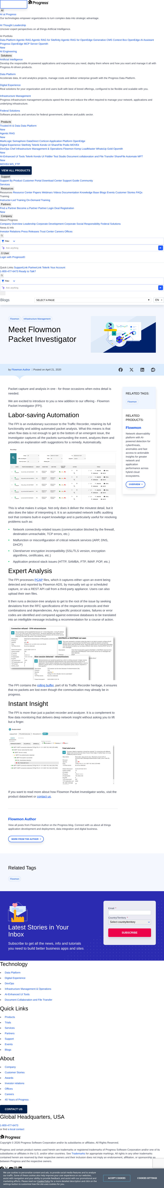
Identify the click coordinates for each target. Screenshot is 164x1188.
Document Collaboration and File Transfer (28, 1000)
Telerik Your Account (53, 267)
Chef (12, 149)
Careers (59, 231)
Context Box (120, 40)
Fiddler (49, 156)
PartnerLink (34, 267)
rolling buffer (45, 685)
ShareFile (56, 145)
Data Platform (8, 40)
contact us (44, 796)
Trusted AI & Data (10, 125)
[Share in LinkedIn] (142, 370)
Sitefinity (26, 145)
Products (6, 121)
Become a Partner (27, 208)
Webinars (47, 192)
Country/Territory (117, 918)
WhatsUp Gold (104, 149)
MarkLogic (6, 141)
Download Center (52, 180)
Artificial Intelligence (11, 59)
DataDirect (32, 141)
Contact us (13, 1109)
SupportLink (21, 267)
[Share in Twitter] (131, 370)
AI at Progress (8, 14)
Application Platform (60, 141)
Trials (8, 1022)
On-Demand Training (38, 200)
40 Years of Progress (17, 1099)
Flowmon (68, 149)
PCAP (39, 580)
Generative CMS (102, 40)
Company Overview (11, 224)
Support (5, 176)
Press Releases (30, 231)
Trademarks (78, 1153)
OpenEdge (79, 141)
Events (111, 192)
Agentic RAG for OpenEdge (77, 40)
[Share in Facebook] (120, 370)
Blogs (103, 192)
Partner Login (46, 208)
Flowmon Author (21, 369)
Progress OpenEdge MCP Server (19, 44)
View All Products (15, 170)
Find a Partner (8, 208)
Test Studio (59, 156)
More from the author (24, 839)
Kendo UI (45, 145)
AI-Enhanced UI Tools (12, 156)
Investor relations (14, 1083)
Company (6, 216)
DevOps (4, 149)
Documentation (70, 192)
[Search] (2, 236)
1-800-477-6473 (9, 271)
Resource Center (22, 192)
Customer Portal (32, 180)
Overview (134, 484)
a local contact (16, 1129)
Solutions (6, 55)
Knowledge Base (89, 192)
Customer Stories (125, 192)
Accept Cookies (117, 1178)
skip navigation (13, 4)
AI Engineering (8, 51)
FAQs (139, 192)
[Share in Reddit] (153, 370)
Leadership (29, 224)
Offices (69, 231)
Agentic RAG (23, 40)
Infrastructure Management (15, 96)
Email (111, 908)
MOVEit (74, 145)
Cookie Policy (43, 1181)
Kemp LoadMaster (84, 149)
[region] (82, 1178)
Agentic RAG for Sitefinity (46, 40)
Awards (9, 1078)
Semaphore (19, 141)
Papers (37, 192)
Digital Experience (10, 85)
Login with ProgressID (12, 257)
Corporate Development (50, 224)
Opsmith (24, 46)
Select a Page (45, 300)
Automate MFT (71, 158)
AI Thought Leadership (13, 25)
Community (86, 180)
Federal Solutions (10, 110)
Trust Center (47, 231)
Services (5, 184)
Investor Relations (10, 231)
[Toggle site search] (2, 275)
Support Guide (71, 180)
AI (2, 10)
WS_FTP (15, 164)
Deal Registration (37, 210)
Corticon (44, 141)
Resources (7, 188)
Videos (57, 192)
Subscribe (129, 932)
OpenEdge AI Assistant (141, 40)
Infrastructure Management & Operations (39, 149)
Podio (66, 145)
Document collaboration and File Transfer (90, 156)
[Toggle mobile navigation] (2, 293)
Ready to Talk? (27, 271)
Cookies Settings (147, 1178)
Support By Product (11, 180)
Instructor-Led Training (13, 200)
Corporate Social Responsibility (82, 224)
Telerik (35, 145)
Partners (6, 204)
